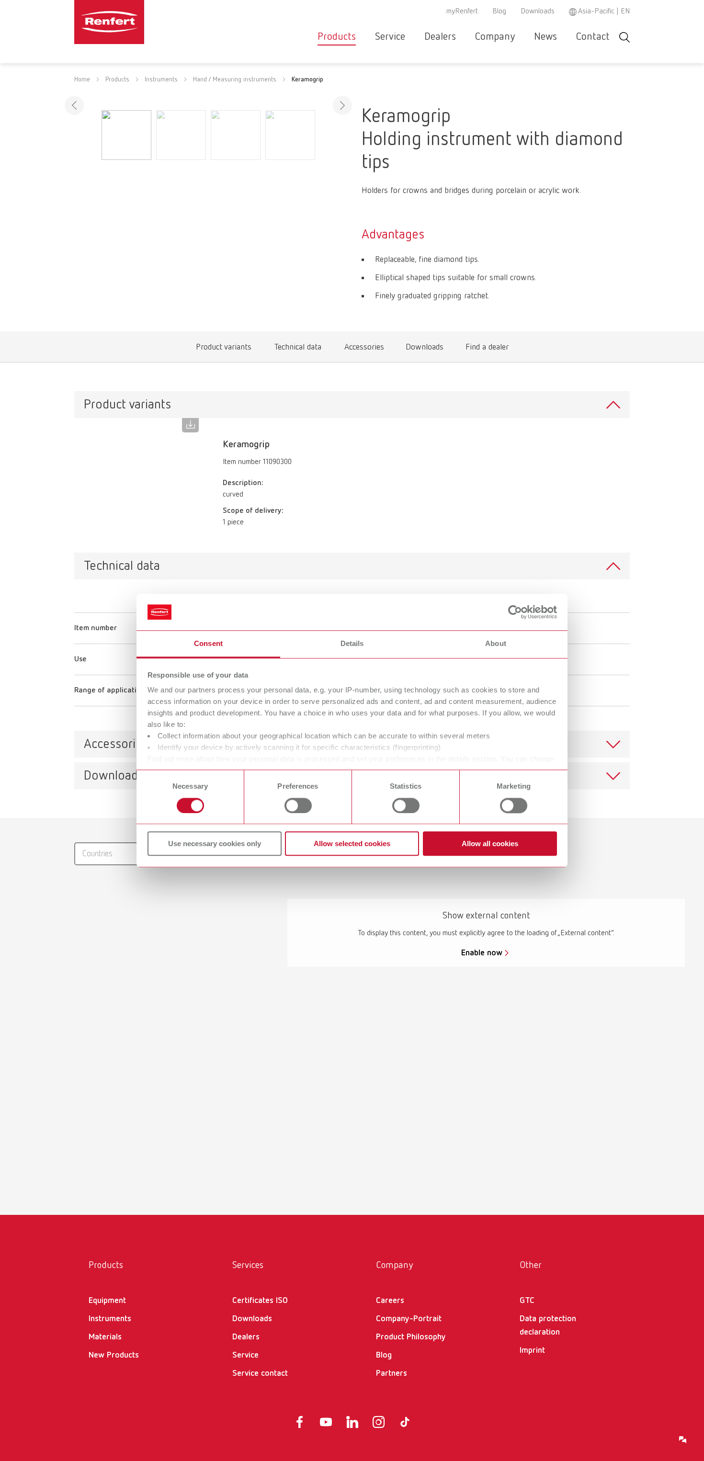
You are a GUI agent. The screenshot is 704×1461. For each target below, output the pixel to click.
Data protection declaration (548, 1325)
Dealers (440, 37)
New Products (114, 1355)
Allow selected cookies (352, 843)
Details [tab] (352, 644)
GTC (527, 1300)
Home (82, 79)
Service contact (260, 1373)
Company (495, 37)
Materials (105, 1337)
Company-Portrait (409, 1318)
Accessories (364, 349)
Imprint (532, 1350)
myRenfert (462, 11)
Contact (593, 37)
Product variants (223, 349)
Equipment (107, 1300)
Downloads (538, 11)
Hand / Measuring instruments (234, 79)
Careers (390, 1300)
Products (337, 37)
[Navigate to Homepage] (138, 22)
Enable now (481, 953)
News (545, 37)
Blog (499, 11)
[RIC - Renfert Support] (682, 1439)
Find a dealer (487, 349)
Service (390, 37)
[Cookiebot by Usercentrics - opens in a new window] (515, 612)
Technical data (297, 349)
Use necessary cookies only (214, 843)
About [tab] (495, 644)
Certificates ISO (260, 1300)
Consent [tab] (208, 644)
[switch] (298, 805)
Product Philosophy (411, 1337)
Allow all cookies (490, 843)
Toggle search (624, 37)
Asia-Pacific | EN (604, 11)
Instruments (161, 79)
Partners (391, 1373)
